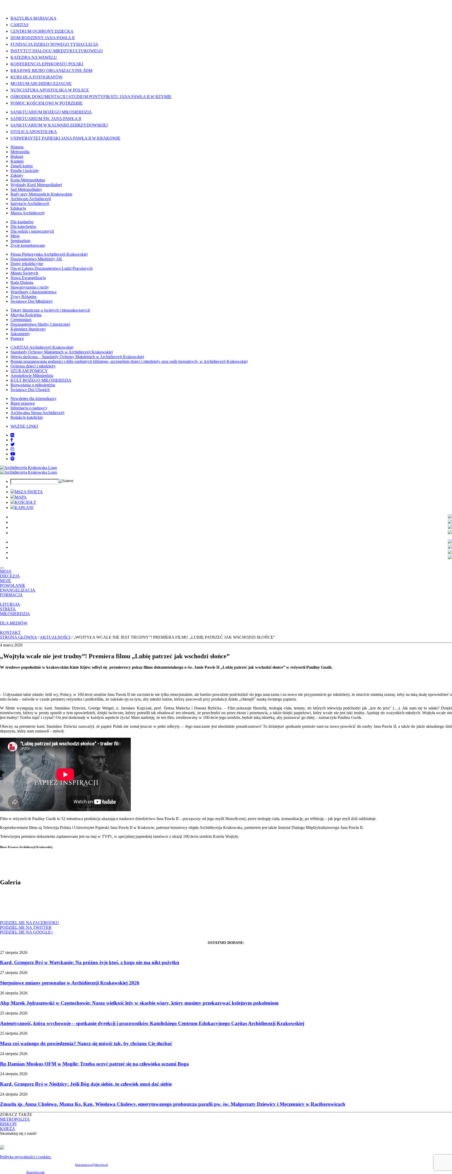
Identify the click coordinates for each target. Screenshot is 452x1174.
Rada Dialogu (21, 282)
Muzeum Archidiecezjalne (41, 83)
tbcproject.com (35, 1172)
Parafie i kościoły (24, 170)
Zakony (16, 175)
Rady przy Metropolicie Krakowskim (41, 194)
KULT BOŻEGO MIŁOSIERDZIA (40, 380)
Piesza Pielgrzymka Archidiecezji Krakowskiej (49, 254)
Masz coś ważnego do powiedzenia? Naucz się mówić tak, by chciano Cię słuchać (86, 1043)
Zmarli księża (21, 166)
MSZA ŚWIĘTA (29, 492)
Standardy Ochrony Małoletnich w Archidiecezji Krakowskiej (61, 352)
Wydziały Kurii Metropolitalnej (36, 184)
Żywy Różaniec (23, 296)
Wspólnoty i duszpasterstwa (33, 292)
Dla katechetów (23, 226)
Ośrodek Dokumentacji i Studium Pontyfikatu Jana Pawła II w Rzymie (91, 96)
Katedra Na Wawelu (33, 57)
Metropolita (20, 152)
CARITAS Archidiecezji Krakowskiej (42, 347)
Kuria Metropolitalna (27, 180)
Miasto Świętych (24, 273)
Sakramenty (20, 333)
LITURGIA (10, 604)
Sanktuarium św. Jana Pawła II (45, 118)
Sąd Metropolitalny (26, 189)
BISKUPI (8, 1124)
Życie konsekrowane (27, 245)
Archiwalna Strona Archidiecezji (37, 412)
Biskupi (16, 156)
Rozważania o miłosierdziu (32, 385)
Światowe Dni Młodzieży (31, 301)
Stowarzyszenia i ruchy (29, 287)
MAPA (21, 497)
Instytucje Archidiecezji (29, 203)
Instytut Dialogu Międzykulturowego (56, 51)
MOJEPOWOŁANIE (12, 583)
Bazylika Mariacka (33, 18)
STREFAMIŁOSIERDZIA (15, 611)
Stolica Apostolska (33, 131)
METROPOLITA (15, 1119)
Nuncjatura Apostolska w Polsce (49, 90)
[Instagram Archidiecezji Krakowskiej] (12, 449)
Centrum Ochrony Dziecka (42, 31)
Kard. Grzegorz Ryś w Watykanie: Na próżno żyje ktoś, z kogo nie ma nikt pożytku (89, 962)
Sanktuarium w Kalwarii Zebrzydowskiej (59, 125)
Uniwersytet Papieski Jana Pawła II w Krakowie (65, 138)
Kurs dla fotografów (36, 77)
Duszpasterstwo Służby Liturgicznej (40, 324)
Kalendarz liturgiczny (28, 329)
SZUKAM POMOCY (29, 371)
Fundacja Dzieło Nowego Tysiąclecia (54, 44)
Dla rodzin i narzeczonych (32, 231)
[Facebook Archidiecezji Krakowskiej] (11, 440)
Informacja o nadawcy (28, 408)
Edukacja (18, 208)
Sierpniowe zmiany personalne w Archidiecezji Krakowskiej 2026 (69, 983)
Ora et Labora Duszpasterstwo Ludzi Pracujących (51, 268)
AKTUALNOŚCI (55, 637)
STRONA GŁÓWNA (18, 637)
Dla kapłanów (22, 222)
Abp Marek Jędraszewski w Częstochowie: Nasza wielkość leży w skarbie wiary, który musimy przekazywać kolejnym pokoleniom (139, 1003)
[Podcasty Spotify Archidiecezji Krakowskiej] (12, 458)
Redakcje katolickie (26, 417)
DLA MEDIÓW (13, 623)
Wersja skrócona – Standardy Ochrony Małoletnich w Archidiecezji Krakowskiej (77, 356)
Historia (17, 147)
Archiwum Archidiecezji (30, 199)
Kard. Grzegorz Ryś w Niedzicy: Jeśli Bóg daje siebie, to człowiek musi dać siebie (86, 1084)
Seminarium (20, 240)
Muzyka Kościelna (26, 315)
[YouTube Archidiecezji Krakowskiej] (12, 454)
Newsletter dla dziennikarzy (33, 398)
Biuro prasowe (22, 403)
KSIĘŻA (7, 1128)
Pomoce (17, 338)
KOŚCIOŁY (25, 502)
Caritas (19, 24)
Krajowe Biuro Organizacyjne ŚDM (51, 70)
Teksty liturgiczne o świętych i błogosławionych (50, 310)
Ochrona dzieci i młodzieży (33, 366)
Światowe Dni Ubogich (30, 389)
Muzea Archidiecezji (27, 213)
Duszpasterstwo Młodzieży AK (36, 259)
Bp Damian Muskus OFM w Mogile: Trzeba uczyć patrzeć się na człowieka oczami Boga (94, 1064)
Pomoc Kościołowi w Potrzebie (46, 103)
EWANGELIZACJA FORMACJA (17, 592)
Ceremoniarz (21, 319)
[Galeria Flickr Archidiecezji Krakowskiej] (12, 435)
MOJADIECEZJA (10, 573)
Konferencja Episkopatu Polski (46, 64)
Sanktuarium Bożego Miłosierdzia (51, 112)
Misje (15, 236)
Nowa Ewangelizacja (28, 278)
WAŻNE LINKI (24, 426)
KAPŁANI (24, 507)
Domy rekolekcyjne (26, 263)
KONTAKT (10, 632)
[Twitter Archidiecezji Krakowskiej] (12, 444)
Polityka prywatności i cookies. (26, 1157)
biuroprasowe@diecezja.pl (91, 1165)
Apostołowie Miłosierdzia (31, 375)
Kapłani (17, 161)
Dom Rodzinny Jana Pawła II (42, 38)
